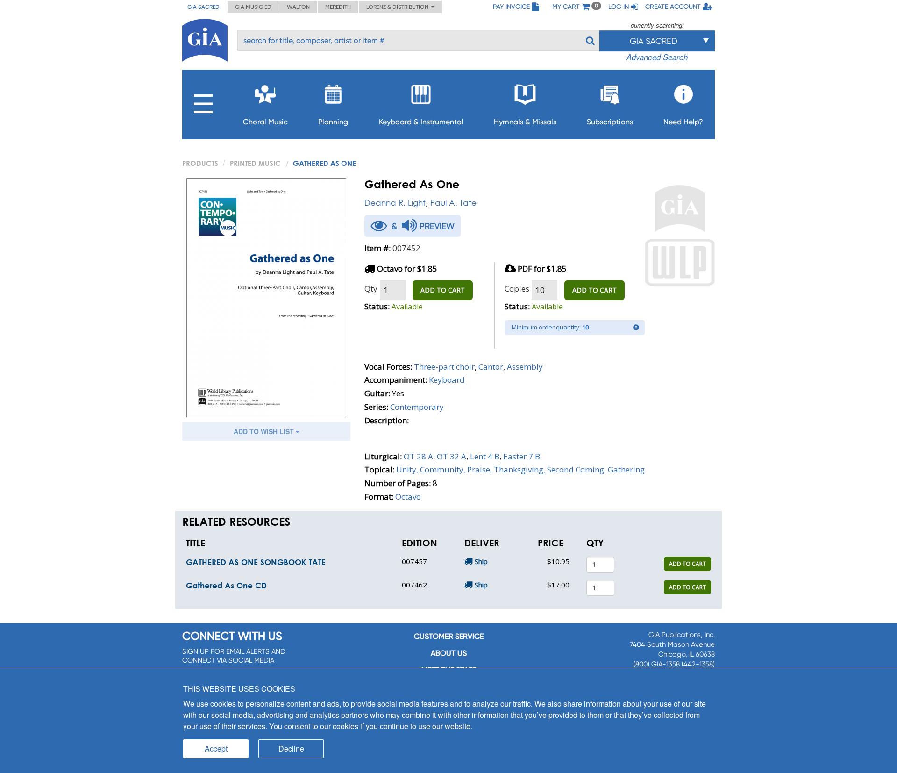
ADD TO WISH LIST (265, 431)
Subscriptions (610, 121)
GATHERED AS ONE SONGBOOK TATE (256, 562)
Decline (291, 748)
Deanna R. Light (395, 203)
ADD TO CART (442, 290)
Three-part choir (444, 366)
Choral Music (265, 121)
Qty (370, 288)
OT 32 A (451, 456)
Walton (298, 7)
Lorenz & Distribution (398, 7)
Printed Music (255, 163)
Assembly (525, 366)
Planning (333, 121)
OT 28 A (418, 456)
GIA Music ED (253, 7)
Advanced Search (657, 57)
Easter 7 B (521, 456)
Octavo (408, 496)
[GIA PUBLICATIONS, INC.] (205, 38)
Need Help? (683, 121)
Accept (216, 748)
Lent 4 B (484, 456)
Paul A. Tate (453, 203)
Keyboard (447, 379)
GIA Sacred (203, 7)
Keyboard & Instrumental (421, 121)
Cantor (490, 366)
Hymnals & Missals (525, 121)
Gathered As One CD (226, 585)
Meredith (338, 7)
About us (449, 653)
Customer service (449, 636)
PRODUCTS (200, 163)
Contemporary (417, 406)
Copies (517, 288)
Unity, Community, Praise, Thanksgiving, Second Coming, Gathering (520, 469)
